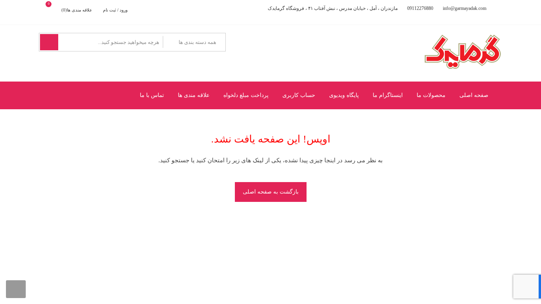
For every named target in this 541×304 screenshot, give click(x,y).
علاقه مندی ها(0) (76, 10)
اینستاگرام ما (388, 95)
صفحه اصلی (473, 95)
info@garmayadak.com (464, 8)
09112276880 (420, 8)
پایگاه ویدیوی (344, 95)
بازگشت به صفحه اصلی (271, 192)
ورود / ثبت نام (115, 10)
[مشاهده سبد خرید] (55, 10)
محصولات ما (431, 95)
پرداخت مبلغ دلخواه (246, 95)
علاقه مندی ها (194, 95)
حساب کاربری (298, 95)
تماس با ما (152, 95)
